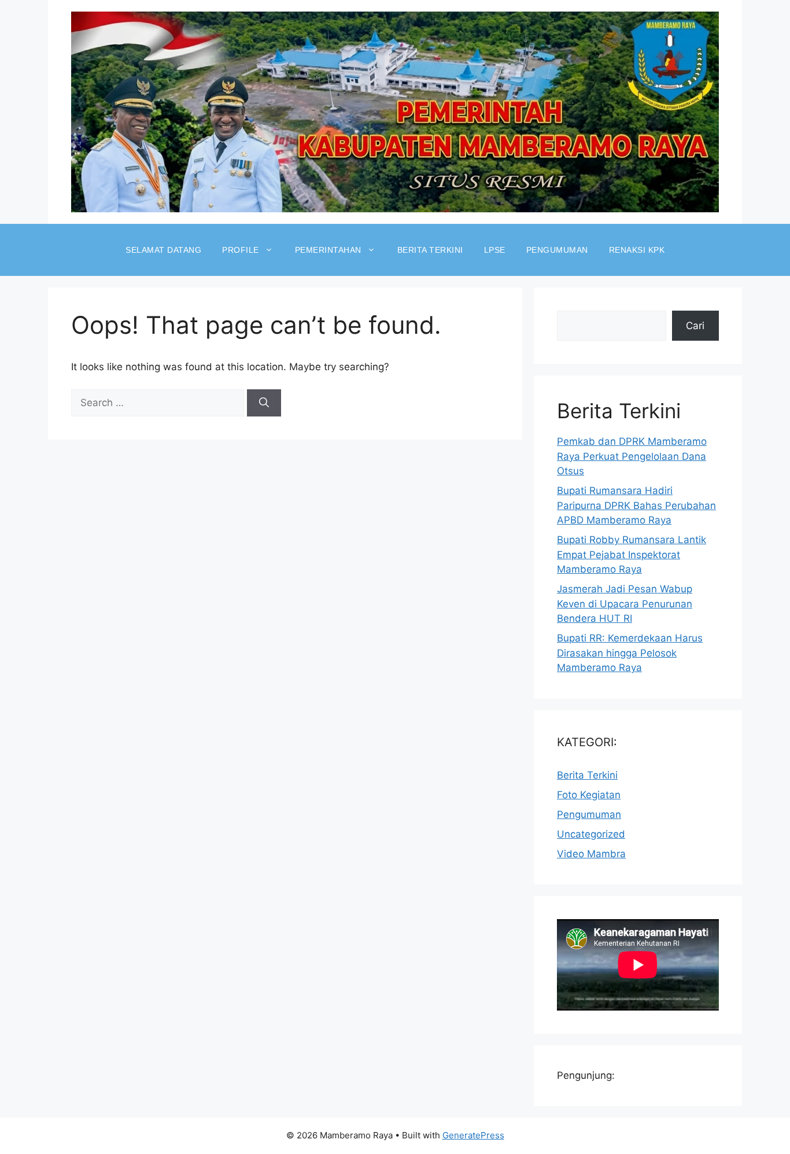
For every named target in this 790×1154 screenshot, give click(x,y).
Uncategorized (591, 834)
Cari (695, 325)
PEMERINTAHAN (328, 250)
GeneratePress (473, 1135)
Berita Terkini (430, 250)
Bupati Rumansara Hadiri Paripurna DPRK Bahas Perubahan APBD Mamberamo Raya (636, 505)
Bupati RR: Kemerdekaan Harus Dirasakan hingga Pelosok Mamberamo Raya (630, 652)
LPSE (494, 250)
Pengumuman (589, 814)
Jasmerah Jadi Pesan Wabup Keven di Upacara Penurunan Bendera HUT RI (624, 603)
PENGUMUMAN (557, 250)
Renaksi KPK (637, 250)
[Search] (264, 403)
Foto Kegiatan (589, 795)
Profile (240, 250)
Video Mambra (591, 854)
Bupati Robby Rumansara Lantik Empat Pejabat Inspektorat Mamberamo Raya (631, 554)
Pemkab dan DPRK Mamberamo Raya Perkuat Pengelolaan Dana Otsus (632, 456)
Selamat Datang (163, 250)
